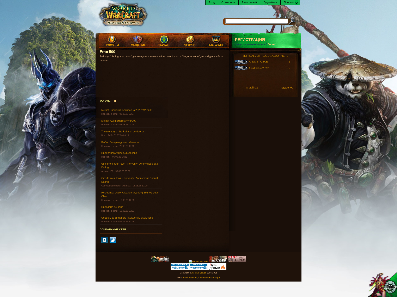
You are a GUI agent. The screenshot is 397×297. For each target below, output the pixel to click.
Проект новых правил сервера (119, 153)
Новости (112, 41)
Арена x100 (107, 171)
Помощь (289, 2)
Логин (271, 44)
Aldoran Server (198, 273)
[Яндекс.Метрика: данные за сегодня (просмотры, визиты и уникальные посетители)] (198, 261)
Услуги (190, 41)
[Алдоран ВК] (104, 242)
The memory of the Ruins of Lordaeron (123, 131)
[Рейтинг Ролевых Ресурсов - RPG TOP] (237, 261)
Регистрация (250, 39)
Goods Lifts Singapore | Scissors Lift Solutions (127, 217)
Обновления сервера (209, 277)
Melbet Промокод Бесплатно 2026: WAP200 (126, 110)
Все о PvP (106, 135)
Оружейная (270, 2)
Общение (138, 41)
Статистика (228, 2)
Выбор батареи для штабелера (120, 142)
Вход (212, 2)
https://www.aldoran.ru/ (123, 15)
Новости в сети (109, 114)
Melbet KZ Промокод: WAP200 (118, 120)
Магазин (216, 41)
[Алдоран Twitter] (113, 242)
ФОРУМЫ (105, 100)
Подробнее (286, 87)
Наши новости (190, 277)
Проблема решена (112, 207)
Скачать (164, 41)
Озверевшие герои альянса (115, 185)
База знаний (249, 2)
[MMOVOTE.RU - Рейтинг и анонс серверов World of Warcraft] (218, 261)
